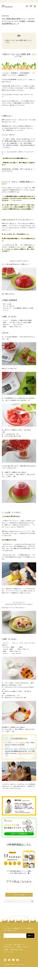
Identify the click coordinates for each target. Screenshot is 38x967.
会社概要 (6, 949)
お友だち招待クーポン (19, 944)
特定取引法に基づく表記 (16, 949)
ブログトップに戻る (19, 895)
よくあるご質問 (7, 944)
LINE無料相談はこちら (19, 844)
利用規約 (19, 947)
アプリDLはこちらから (19, 881)
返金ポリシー (27, 947)
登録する (30, 936)
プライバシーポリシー (9, 952)
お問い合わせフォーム (9, 947)
